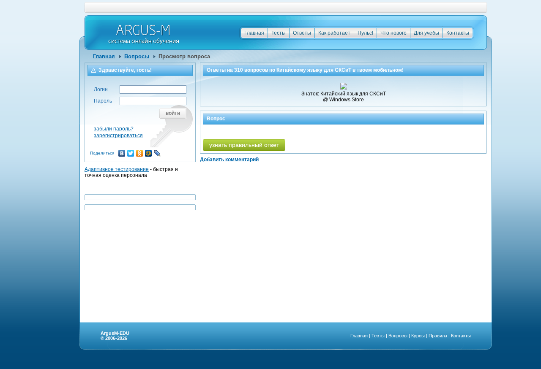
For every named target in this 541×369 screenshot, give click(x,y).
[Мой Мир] (148, 153)
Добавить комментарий (229, 160)
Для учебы (426, 33)
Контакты (457, 33)
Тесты (278, 33)
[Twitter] (130, 153)
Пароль (103, 101)
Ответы (302, 33)
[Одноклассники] (139, 153)
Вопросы (136, 56)
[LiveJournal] (157, 153)
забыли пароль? (114, 129)
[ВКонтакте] (121, 153)
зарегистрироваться (118, 135)
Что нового (393, 33)
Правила (438, 335)
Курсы (418, 335)
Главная (254, 33)
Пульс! (365, 33)
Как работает (334, 33)
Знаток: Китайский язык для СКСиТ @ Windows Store (343, 97)
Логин (101, 89)
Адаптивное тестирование (117, 169)
